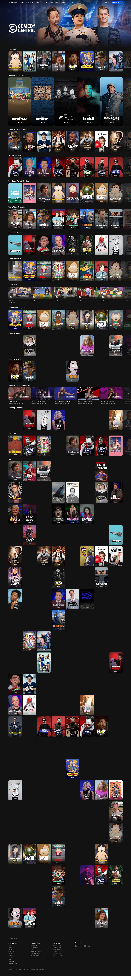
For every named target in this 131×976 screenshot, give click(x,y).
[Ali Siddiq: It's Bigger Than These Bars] (72, 471)
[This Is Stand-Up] (15, 896)
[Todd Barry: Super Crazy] (44, 896)
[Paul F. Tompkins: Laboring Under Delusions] (58, 811)
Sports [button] (65, 2)
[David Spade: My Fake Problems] (101, 599)
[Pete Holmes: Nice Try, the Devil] (87, 811)
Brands (10, 957)
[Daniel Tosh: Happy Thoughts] (72, 599)
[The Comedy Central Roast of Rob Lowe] (29, 577)
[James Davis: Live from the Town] (87, 662)
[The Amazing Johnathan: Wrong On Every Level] (87, 471)
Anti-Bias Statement (58, 955)
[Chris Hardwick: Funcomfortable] (87, 535)
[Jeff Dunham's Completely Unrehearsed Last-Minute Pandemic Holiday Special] (15, 684)
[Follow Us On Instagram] (89, 946)
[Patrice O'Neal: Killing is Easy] (44, 811)
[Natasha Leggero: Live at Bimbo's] (116, 769)
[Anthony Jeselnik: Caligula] (58, 492)
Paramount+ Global (13, 963)
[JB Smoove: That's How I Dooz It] (72, 662)
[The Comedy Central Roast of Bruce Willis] (44, 556)
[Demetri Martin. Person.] (116, 599)
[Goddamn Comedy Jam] (72, 641)
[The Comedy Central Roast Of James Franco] (101, 556)
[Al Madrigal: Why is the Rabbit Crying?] (58, 471)
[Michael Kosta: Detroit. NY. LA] (58, 769)
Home (23, 2)
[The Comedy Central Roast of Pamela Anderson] (15, 577)
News (72, 2)
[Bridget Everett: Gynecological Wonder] (72, 514)
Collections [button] (47, 2)
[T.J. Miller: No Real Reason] (44, 875)
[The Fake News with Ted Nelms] (58, 641)
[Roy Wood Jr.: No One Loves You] (72, 833)
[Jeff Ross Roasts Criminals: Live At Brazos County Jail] (72, 684)
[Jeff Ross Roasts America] (44, 684)
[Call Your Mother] (116, 514)
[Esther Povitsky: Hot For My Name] (15, 641)
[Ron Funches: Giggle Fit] (29, 833)
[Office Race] (116, 790)
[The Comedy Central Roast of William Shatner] (44, 577)
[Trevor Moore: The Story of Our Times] (101, 896)
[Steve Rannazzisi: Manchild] (15, 875)
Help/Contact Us (57, 945)
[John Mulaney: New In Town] (87, 705)
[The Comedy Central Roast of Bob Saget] (29, 556)
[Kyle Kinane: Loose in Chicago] (87, 748)
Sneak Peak (11, 961)
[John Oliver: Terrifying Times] (116, 705)
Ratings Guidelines (57, 949)
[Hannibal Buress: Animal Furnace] (101, 641)
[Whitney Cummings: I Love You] (87, 918)
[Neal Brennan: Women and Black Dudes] (44, 790)
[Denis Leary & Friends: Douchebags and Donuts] (29, 620)
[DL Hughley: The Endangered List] (29, 599)
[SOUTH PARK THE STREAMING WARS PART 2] (15, 854)
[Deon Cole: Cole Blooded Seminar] (44, 620)
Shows (10, 947)
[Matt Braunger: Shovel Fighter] (44, 769)
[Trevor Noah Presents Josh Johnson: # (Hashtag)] (116, 896)
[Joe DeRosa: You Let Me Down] (44, 705)
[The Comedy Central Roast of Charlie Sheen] (58, 556)
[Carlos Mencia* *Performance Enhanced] (15, 535)
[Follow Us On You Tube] (85, 946)
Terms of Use (34, 945)
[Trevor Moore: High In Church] (87, 896)
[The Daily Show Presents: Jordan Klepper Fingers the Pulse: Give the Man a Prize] (101, 875)
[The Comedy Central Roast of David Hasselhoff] (72, 556)
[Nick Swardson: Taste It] (72, 790)
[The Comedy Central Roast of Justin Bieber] (116, 556)
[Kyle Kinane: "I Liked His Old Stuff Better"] (72, 748)
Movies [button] (37, 2)
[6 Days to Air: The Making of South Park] (15, 471)
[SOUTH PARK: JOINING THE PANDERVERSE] (29, 854)
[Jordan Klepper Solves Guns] (15, 726)
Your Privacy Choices (36, 951)
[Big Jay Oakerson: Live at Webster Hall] (29, 514)
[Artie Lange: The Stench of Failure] (87, 492)
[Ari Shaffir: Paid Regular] (72, 492)
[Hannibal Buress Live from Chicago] (116, 641)
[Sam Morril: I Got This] (72, 854)
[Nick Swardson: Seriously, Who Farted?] (58, 790)
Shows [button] (29, 2)
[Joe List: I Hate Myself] (58, 705)
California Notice (35, 955)
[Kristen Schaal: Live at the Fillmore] (15, 748)
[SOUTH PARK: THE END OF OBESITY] (58, 854)
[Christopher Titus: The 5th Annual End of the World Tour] (101, 535)
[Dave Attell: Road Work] (87, 599)
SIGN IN (106, 2)
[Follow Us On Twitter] (80, 946)
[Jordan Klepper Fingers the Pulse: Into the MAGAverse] (58, 726)
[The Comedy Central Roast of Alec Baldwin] (15, 556)
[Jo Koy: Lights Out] (29, 705)
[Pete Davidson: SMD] (72, 811)
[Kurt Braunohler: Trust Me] (44, 748)
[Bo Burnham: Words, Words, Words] (58, 514)
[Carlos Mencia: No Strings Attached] (44, 535)
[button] (15, 61)
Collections (11, 951)
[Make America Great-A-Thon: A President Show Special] (15, 769)
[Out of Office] (15, 811)
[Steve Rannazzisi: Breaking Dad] (116, 854)
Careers (55, 951)
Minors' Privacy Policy (36, 953)
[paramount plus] (13, 2)
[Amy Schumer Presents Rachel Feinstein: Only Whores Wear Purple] (116, 471)
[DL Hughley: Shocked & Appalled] (15, 599)
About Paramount (57, 953)
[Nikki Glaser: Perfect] (87, 790)
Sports (10, 955)
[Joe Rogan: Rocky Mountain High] (72, 705)
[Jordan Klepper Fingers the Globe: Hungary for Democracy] (29, 726)
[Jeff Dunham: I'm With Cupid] (116, 662)
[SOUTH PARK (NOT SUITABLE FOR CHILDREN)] (44, 854)
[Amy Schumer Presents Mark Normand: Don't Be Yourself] (101, 471)
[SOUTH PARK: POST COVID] (116, 833)
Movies (10, 949)
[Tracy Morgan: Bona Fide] (72, 896)
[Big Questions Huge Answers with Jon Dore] (44, 514)
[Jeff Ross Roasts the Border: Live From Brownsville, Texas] (87, 684)
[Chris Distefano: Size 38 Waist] (72, 535)
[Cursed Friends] (116, 577)
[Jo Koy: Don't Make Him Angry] (15, 705)
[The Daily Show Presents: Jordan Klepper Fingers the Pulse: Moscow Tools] (72, 726)
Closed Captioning (57, 947)
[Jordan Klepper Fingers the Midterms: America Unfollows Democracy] (44, 726)
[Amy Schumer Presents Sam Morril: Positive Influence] (15, 492)
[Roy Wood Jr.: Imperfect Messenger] (58, 833)
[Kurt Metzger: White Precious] (58, 748)
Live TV (57, 2)
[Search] (77, 2)
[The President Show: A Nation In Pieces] (101, 811)
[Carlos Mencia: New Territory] (29, 535)
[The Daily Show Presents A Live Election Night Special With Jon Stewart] (44, 599)
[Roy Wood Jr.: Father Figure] (44, 833)
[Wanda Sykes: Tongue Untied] (72, 918)
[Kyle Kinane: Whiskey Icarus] (101, 748)
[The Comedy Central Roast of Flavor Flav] (87, 556)
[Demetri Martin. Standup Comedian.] (15, 620)
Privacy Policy (34, 949)
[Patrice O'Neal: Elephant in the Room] (29, 811)
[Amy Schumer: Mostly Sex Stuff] (29, 492)
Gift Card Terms (34, 947)
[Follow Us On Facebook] (76, 946)
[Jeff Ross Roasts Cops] (58, 684)
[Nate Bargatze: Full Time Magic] (15, 790)
